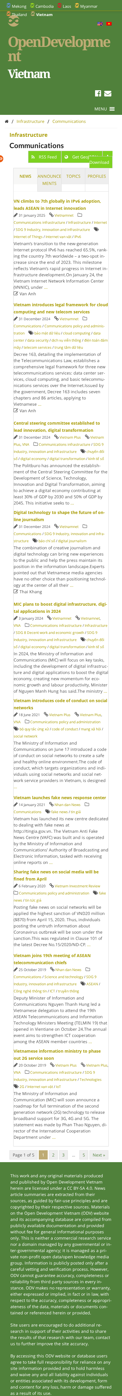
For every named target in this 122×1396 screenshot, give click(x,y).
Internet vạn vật (58, 236)
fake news (59, 811)
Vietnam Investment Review (77, 886)
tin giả (76, 811)
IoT (58, 1086)
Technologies (91, 1079)
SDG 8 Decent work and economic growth (50, 632)
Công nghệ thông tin (30, 991)
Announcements (49, 179)
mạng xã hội (91, 729)
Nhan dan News (67, 804)
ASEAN (92, 983)
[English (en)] (100, 24)
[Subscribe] (107, 94)
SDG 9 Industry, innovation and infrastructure (53, 229)
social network (25, 736)
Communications (69, 121)
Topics (73, 176)
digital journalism (72, 540)
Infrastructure (30, 121)
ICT (52, 991)
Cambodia (45, 6)
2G (22, 1086)
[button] (100, 109)
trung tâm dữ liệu (68, 347)
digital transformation (67, 458)
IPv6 (77, 236)
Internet (100, 222)
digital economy (33, 458)
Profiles (97, 176)
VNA (25, 444)
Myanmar (88, 6)
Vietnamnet (63, 215)
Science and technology (63, 976)
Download (99, 162)
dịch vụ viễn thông (66, 340)
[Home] (7, 121)
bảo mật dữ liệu (47, 333)
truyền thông (68, 991)
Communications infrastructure (39, 222)
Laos (67, 6)
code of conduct (65, 729)
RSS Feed (48, 157)
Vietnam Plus (70, 437)
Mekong (19, 6)
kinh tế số (96, 458)
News (25, 176)
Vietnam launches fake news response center (60, 797)
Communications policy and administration (65, 721)
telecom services (38, 347)
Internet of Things (28, 236)
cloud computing (76, 333)
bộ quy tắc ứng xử (34, 729)
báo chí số (46, 540)
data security (38, 340)
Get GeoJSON (85, 157)
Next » (99, 1155)
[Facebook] (98, 94)
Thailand (19, 14)
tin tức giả (33, 900)
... (46, 287)
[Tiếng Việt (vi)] (109, 24)
